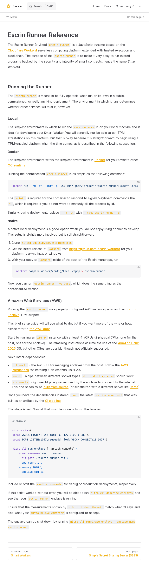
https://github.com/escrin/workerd (94, 249)
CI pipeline (53, 401)
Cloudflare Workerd (22, 50)
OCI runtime (16, 165)
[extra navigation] (141, 6)
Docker (99, 160)
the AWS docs (39, 329)
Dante (134, 387)
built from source (55, 387)
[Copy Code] (135, 186)
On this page (134, 17)
